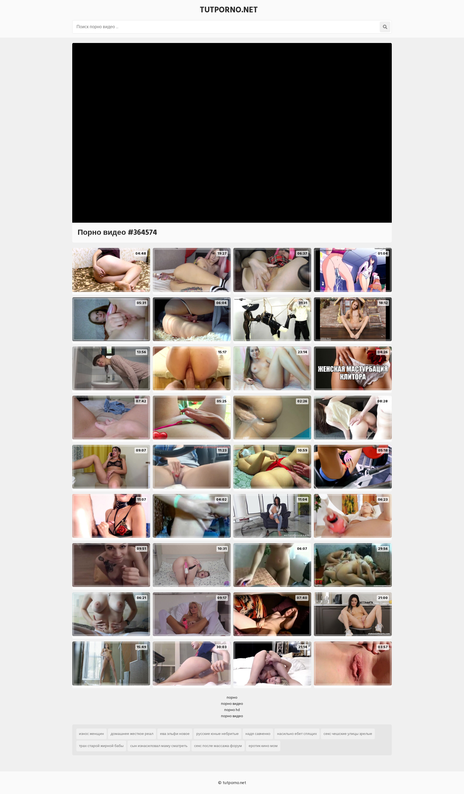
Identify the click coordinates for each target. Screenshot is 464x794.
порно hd (232, 710)
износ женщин (91, 734)
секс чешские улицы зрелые (348, 734)
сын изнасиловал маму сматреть (158, 746)
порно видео (232, 704)
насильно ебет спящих (297, 734)
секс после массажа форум (218, 746)
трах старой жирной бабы (101, 746)
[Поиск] (385, 26)
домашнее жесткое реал (132, 734)
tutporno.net (229, 9)
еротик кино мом (263, 746)
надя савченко (257, 734)
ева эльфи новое (175, 734)
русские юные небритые (217, 734)
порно (232, 697)
